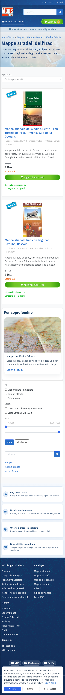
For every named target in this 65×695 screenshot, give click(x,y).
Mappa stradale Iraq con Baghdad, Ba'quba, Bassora (27, 242)
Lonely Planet (9, 612)
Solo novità (14, 398)
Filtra (9, 442)
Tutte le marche (10, 634)
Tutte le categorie (14, 21)
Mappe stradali (35, 37)
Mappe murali (41, 584)
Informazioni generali (13, 588)
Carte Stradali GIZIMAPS (20, 412)
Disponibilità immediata (20, 389)
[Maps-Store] (8, 11)
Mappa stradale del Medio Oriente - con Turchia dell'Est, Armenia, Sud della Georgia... (31, 132)
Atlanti (37, 588)
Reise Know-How (11, 625)
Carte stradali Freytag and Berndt (25, 408)
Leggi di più (50, 683)
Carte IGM (39, 597)
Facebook (9, 645)
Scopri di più (13, 369)
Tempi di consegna (12, 575)
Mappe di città (41, 575)
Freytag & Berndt (10, 617)
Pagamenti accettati (12, 579)
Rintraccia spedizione (13, 584)
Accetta (12, 689)
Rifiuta (30, 689)
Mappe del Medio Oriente (21, 356)
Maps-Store (8, 37)
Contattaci (7, 571)
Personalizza (50, 689)
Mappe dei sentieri (44, 579)
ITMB (4, 630)
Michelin (6, 608)
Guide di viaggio (42, 592)
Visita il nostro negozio (14, 592)
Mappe (20, 37)
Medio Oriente (53, 37)
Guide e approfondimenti (15, 597)
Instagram (9, 650)
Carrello (53, 21)
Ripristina (22, 442)
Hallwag (6, 621)
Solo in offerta (15, 394)
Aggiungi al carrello (33, 177)
